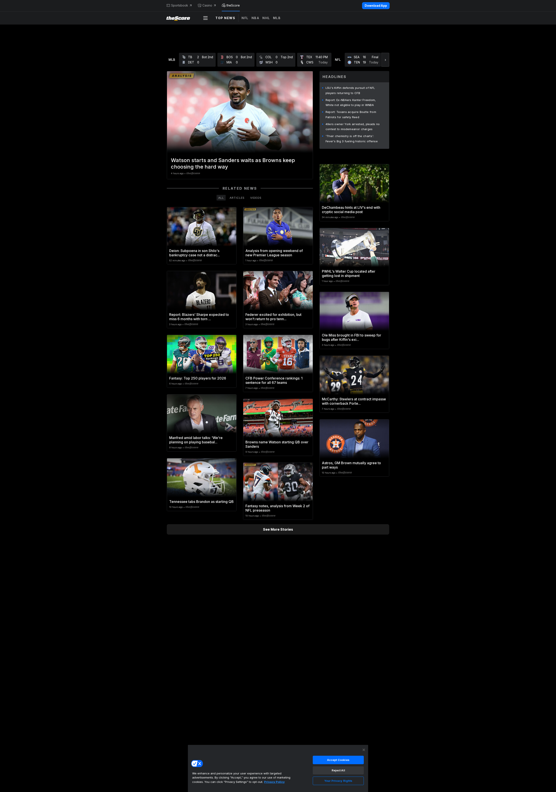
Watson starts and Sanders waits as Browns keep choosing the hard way (233, 163)
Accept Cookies (338, 760)
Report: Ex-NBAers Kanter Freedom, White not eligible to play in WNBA (351, 102)
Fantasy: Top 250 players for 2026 (197, 378)
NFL (245, 18)
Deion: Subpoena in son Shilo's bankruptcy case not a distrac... (194, 253)
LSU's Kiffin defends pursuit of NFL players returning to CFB (350, 90)
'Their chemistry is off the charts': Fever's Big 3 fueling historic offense (352, 138)
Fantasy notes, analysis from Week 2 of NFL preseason (277, 508)
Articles (237, 197)
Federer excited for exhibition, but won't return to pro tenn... (273, 316)
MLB (277, 18)
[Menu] (205, 18)
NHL (266, 18)
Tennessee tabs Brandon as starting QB (201, 501)
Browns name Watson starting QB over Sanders (276, 444)
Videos (255, 197)
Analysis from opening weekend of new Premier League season (274, 253)
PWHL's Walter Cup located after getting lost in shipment (348, 273)
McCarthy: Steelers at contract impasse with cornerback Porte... (354, 401)
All (221, 197)
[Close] (363, 750)
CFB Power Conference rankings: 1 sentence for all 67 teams (274, 380)
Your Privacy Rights (338, 780)
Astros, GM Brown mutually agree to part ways (351, 465)
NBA (256, 18)
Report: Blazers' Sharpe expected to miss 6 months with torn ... (199, 316)
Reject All (338, 770)
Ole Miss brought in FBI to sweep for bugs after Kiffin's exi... (351, 337)
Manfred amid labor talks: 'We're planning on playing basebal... (196, 440)
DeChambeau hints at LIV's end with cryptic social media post (351, 209)
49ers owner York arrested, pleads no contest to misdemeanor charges (353, 126)
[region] (278, 768)
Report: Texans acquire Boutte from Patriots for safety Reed (351, 114)
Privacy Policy (274, 782)
